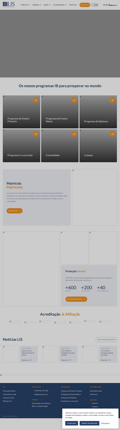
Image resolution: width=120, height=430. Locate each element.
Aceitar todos (71, 423)
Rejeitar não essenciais (89, 423)
